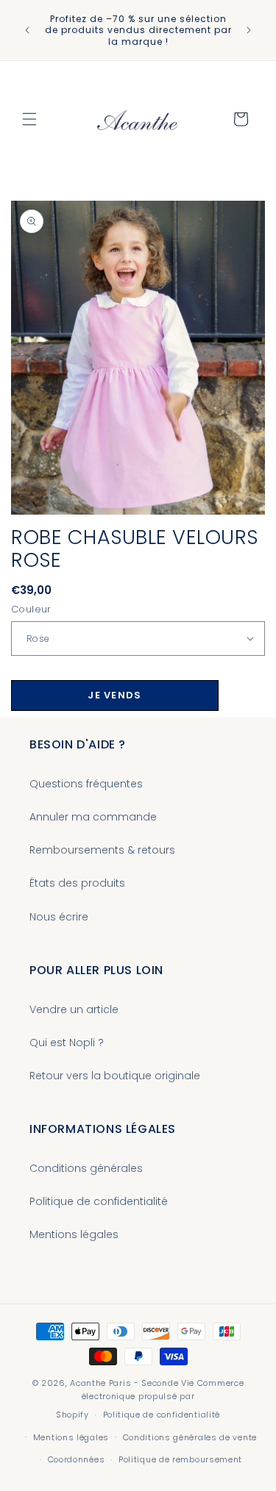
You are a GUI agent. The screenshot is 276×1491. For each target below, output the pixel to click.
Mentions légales (73, 1234)
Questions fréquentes (86, 783)
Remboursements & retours (102, 850)
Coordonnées (76, 1459)
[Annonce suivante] (249, 30)
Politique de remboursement (180, 1459)
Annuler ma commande (93, 816)
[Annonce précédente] (27, 30)
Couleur (31, 609)
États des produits (77, 883)
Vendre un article (73, 1009)
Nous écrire (58, 916)
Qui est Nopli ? (66, 1042)
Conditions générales (86, 1168)
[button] (29, 119)
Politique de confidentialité (98, 1201)
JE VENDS (114, 695)
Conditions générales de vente (190, 1437)
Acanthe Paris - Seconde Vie (132, 1383)
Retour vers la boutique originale (114, 1075)
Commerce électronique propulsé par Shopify (150, 1398)
